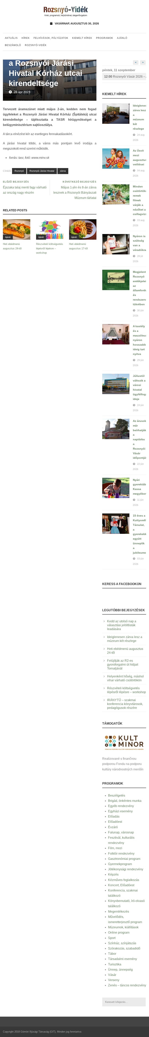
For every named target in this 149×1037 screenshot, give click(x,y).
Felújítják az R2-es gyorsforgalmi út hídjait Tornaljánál (122, 664)
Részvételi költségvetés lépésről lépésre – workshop (49, 248)
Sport (111, 938)
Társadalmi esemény (122, 959)
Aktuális (11, 38)
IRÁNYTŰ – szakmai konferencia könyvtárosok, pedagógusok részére (125, 703)
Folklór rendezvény (121, 853)
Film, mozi (115, 848)
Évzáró (113, 827)
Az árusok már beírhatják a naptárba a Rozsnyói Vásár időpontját (140, 439)
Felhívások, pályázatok (51, 38)
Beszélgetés (116, 795)
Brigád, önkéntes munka (124, 800)
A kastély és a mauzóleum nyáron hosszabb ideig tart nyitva (140, 340)
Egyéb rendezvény (121, 806)
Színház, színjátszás (122, 943)
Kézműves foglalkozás (123, 880)
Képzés (113, 874)
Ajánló (122, 38)
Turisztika (114, 964)
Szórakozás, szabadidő (124, 948)
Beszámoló (13, 45)
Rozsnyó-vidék (36, 45)
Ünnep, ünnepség (120, 969)
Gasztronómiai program (124, 858)
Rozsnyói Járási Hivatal (41, 171)
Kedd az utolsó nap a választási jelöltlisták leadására (121, 625)
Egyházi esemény (120, 811)
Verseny (113, 980)
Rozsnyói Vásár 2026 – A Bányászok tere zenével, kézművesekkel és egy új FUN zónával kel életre (125, 76)
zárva (63, 171)
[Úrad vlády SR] (124, 742)
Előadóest (115, 821)
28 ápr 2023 (22, 92)
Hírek (26, 38)
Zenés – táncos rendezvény (127, 985)
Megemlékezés (118, 911)
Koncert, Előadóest (121, 885)
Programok (104, 38)
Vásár (112, 974)
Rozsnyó (19, 171)
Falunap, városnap (121, 832)
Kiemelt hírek (82, 38)
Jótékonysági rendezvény (125, 869)
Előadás (114, 816)
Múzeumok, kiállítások (123, 927)
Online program (118, 932)
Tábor (112, 953)
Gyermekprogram (120, 864)
